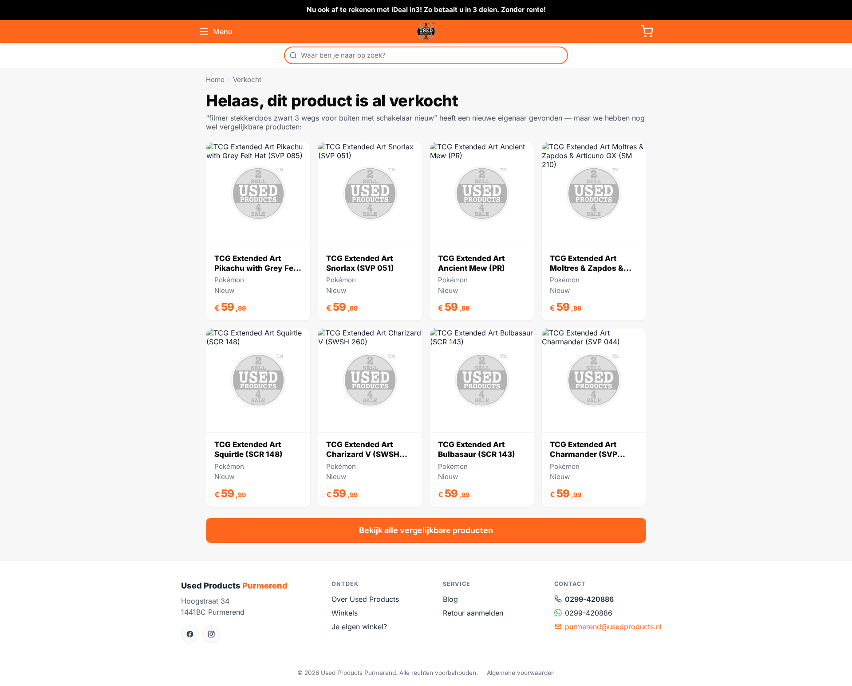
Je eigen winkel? (359, 626)
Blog (450, 599)
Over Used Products (365, 599)
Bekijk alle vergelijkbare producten (426, 530)
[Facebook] (190, 634)
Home (215, 79)
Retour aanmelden (473, 612)
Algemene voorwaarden (521, 672)
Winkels (344, 612)
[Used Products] (426, 31)
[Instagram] (211, 634)
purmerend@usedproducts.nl (613, 626)
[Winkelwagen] (647, 31)
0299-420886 (589, 599)
